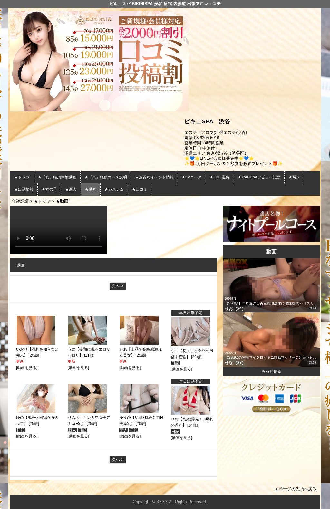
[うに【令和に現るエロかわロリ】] (87, 343)
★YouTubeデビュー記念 (259, 177)
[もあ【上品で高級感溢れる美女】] (139, 343)
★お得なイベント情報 (154, 177)
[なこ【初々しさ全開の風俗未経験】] (190, 345)
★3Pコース (192, 177)
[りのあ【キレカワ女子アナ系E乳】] (87, 411)
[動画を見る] (26, 367)
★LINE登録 (220, 177)
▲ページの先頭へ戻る (295, 488)
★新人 (71, 189)
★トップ (22, 177)
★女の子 (49, 189)
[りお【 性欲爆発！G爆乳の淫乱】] (190, 413)
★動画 (90, 189)
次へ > (118, 285)
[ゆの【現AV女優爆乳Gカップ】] (36, 411)
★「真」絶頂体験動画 (57, 177)
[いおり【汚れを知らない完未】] (36, 343)
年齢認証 (20, 201)
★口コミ (139, 189)
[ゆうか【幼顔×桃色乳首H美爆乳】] (139, 411)
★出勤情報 (24, 189)
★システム (114, 189)
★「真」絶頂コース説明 (105, 177)
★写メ (294, 177)
